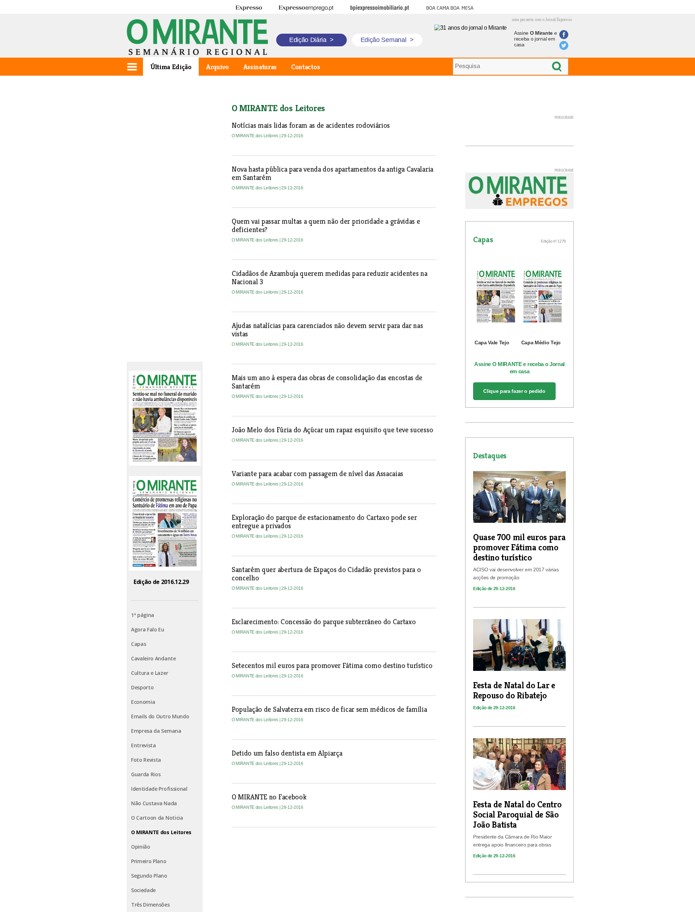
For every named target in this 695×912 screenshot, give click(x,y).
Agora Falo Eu (147, 629)
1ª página (142, 614)
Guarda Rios (145, 774)
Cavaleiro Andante (153, 658)
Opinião (140, 846)
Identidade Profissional (159, 788)
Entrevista (143, 745)
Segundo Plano (149, 875)
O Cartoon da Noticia (157, 817)
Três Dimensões (150, 904)
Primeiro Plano (149, 861)
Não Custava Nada (154, 803)
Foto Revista (146, 759)
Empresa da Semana (156, 730)
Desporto (142, 687)
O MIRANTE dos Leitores (161, 832)
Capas (138, 643)
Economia (143, 701)
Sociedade (143, 890)
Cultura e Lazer (149, 672)
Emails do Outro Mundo (160, 716)
